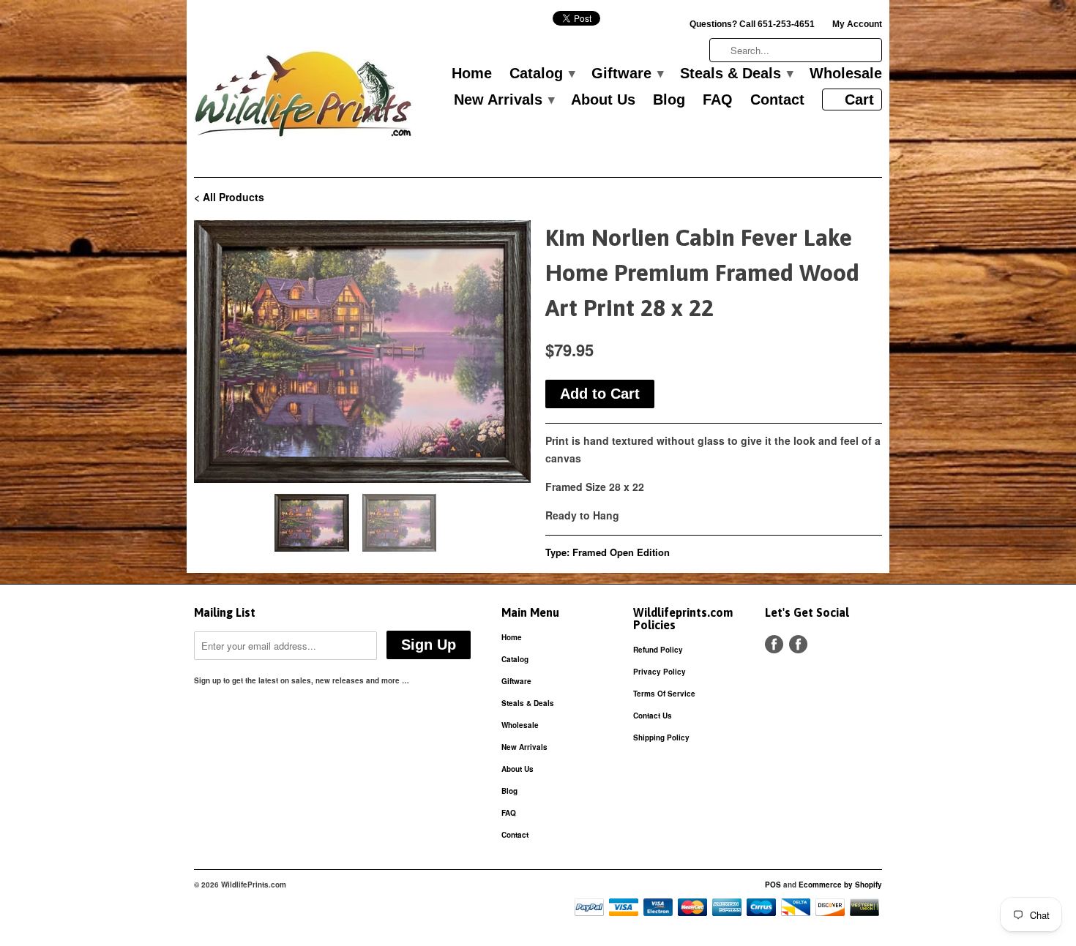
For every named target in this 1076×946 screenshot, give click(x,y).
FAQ (718, 100)
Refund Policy (658, 650)
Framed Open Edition (621, 552)
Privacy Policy (659, 672)
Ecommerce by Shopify (840, 884)
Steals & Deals (736, 74)
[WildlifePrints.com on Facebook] (798, 644)
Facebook (774, 644)
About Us (603, 100)
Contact (777, 100)
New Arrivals (503, 100)
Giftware (626, 74)
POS (773, 884)
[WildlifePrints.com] (304, 97)
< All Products (229, 196)
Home (472, 74)
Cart (859, 99)
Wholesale (846, 74)
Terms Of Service (664, 693)
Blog (669, 100)
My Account (857, 24)
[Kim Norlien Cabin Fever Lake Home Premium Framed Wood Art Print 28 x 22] (362, 351)
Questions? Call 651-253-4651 (752, 24)
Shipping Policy (661, 737)
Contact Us (652, 715)
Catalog (541, 74)
